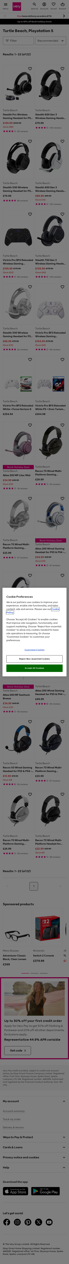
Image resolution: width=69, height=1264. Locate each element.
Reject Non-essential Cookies (34, 658)
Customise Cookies (35, 649)
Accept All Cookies (34, 668)
